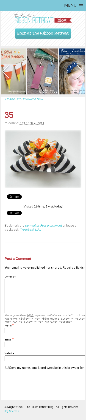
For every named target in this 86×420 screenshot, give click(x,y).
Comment (10, 276)
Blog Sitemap (11, 411)
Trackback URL (30, 229)
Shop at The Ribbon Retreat (43, 32)
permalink (32, 225)
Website (9, 353)
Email (8, 339)
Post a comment (51, 225)
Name (8, 325)
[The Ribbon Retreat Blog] (43, 18)
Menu (70, 5)
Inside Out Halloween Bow (24, 99)
